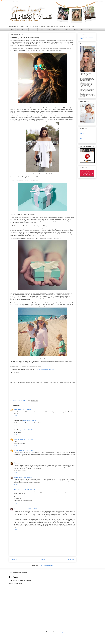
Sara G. (16, 477)
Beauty (76, 29)
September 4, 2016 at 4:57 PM (29, 509)
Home (12, 29)
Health (48, 29)
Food (82, 29)
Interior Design (57, 29)
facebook (82, 133)
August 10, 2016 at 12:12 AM (27, 439)
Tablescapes (67, 29)
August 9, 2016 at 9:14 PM (29, 420)
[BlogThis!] (33, 400)
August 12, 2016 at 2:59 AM (25, 477)
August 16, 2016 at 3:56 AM (28, 490)
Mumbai (16, 450)
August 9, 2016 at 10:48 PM (25, 430)
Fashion (41, 29)
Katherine (17, 463)
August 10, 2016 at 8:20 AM (26, 450)
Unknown (17, 439)
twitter (81, 138)
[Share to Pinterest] (37, 400)
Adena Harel (17, 490)
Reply (15, 415)
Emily (15, 409)
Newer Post (14, 559)
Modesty (89, 29)
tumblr (81, 141)
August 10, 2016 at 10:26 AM (27, 463)
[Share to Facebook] (36, 400)
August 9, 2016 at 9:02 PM (24, 409)
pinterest (82, 136)
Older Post (71, 559)
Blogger (62, 632)
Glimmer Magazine (22, 29)
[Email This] (32, 400)
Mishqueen (17, 509)
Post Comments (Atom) (46, 565)
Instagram (82, 130)
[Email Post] (29, 400)
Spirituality (33, 29)
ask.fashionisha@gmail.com (46, 369)
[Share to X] (34, 400)
